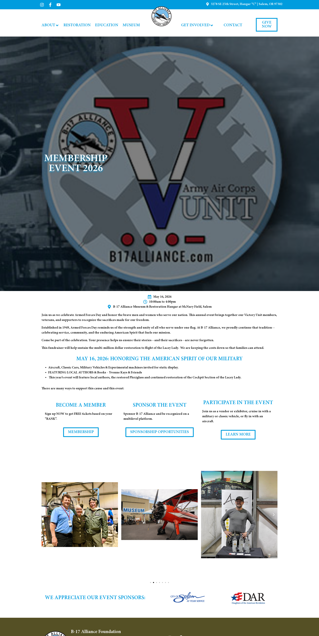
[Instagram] (42, 5)
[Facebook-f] (50, 5)
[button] (45, 515)
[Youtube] (58, 5)
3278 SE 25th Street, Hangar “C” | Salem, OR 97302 (246, 4)
